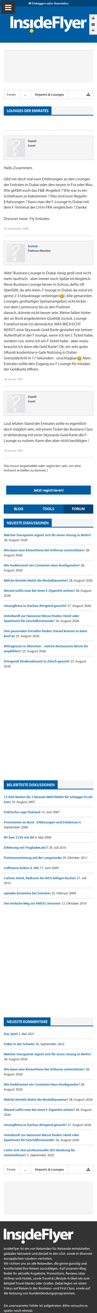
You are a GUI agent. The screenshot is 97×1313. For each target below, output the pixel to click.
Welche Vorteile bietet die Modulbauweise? (36, 580)
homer (33, 246)
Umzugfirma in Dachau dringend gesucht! (35, 605)
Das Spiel (11, 1034)
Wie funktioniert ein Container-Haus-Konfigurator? (42, 565)
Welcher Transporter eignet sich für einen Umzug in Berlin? (47, 535)
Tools (48, 508)
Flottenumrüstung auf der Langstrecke (33, 857)
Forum (78, 508)
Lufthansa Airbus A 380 (22, 868)
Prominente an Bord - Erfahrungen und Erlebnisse (41, 822)
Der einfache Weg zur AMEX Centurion (32, 903)
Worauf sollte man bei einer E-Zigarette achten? (40, 590)
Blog (18, 508)
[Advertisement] (48, 724)
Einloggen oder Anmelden (49, 3)
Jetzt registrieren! (49, 490)
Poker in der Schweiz (19, 1044)
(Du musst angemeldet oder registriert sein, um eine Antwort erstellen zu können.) (42, 468)
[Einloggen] (93, 30)
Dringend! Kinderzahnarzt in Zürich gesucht (37, 661)
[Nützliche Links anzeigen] (88, 94)
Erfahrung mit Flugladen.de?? (26, 847)
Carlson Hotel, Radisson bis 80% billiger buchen (40, 878)
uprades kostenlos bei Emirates (27, 893)
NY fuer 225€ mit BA (19, 837)
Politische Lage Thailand (22, 812)
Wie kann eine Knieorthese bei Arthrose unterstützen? (45, 550)
